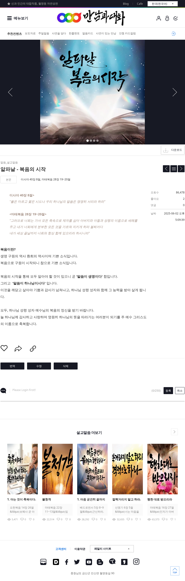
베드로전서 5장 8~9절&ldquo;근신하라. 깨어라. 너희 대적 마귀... (92, 510)
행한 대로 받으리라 (159, 499)
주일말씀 (43, 33)
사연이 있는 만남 (106, 33)
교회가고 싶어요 (173, 34)
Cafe (140, 4)
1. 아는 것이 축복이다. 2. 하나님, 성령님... (21, 499)
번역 (12, 366)
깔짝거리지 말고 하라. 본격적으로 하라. (126, 499)
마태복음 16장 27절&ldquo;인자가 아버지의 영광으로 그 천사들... (162, 510)
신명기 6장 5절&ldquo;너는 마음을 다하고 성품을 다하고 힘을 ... (127, 510)
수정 (39, 366)
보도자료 (30, 33)
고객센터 (61, 549)
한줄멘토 (74, 33)
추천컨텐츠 (14, 34)
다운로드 (176, 150)
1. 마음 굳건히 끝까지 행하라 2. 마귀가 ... (91, 499)
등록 (168, 391)
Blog (126, 4)
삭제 (65, 366)
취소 (180, 391)
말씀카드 (87, 33)
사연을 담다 (59, 33)
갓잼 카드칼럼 (127, 33)
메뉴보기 (21, 18)
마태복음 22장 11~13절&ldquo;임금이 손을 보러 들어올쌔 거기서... (57, 510)
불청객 (46, 499)
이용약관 (79, 549)
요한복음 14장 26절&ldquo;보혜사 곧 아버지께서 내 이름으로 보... (22, 510)
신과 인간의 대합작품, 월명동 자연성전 (34, 3)
